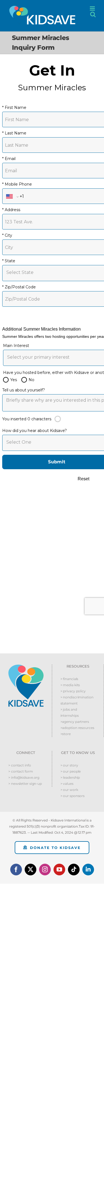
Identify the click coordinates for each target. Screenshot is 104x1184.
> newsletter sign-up (25, 783)
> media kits (70, 685)
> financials (69, 679)
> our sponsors (72, 796)
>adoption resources (77, 728)
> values (66, 783)
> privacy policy (73, 691)
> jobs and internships (69, 712)
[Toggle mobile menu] (93, 8)
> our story (69, 765)
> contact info (19, 765)
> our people (70, 771)
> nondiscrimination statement (76, 700)
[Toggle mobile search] (93, 14)
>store (65, 734)
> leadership (70, 777)
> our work (69, 790)
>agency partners (74, 722)
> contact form (20, 771)
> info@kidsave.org (23, 777)
